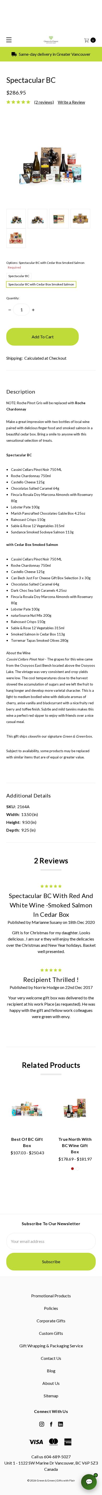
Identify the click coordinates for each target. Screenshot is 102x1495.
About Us (51, 1383)
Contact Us (51, 1358)
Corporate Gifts (51, 1320)
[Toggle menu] (7, 40)
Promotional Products (51, 1295)
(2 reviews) (44, 101)
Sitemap (51, 1395)
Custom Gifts (51, 1333)
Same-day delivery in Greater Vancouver (54, 54)
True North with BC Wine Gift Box (75, 1145)
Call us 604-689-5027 (51, 1456)
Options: (45, 265)
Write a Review (71, 101)
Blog (51, 1370)
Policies (51, 1308)
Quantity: (12, 298)
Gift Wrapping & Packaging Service (51, 1345)
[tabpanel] (27, 1131)
